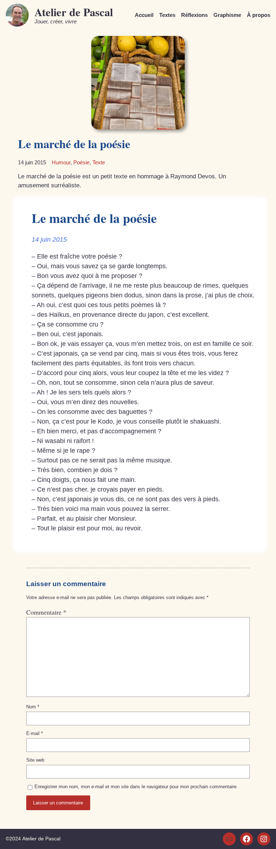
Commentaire (46, 612)
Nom (32, 706)
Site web (35, 760)
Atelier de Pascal (73, 12)
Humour (61, 162)
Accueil (144, 15)
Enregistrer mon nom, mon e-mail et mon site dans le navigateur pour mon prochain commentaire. (136, 786)
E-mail (34, 733)
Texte (98, 162)
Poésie (81, 162)
